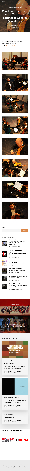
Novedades (11, 363)
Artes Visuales (7, 360)
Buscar (4, 227)
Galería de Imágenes (15, 7)
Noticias (6, 363)
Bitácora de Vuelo (10, 46)
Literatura (16, 397)
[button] (27, 1)
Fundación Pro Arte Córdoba (15, 25)
